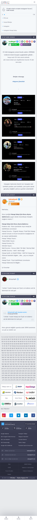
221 (32, 368)
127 (21, 353)
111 (15, 350)
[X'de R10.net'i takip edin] (11, 415)
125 (16, 353)
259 (3, 377)
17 (25, 337)
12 (16, 337)
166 (21, 359)
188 (10, 364)
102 (26, 348)
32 (20, 339)
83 (20, 346)
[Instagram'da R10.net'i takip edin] (4, 415)
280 (28, 380)
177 (16, 362)
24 (4, 339)
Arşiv (9, 464)
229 (20, 371)
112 (18, 350)
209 (34, 366)
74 (2, 346)
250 (11, 375)
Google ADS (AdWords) (6, 445)
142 (26, 355)
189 (13, 364)
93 (6, 348)
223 (3, 371)
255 (25, 375)
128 (24, 353)
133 (3, 355)
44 (10, 341)
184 (34, 362)
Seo (6, 398)
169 (29, 359)
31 (18, 339)
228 (17, 371)
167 (24, 359)
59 (6, 344)
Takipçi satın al (6, 386)
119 (35, 350)
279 (25, 380)
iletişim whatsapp (18, 76)
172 (3, 362)
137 (13, 355)
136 (11, 355)
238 (11, 373)
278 (22, 380)
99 (19, 348)
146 (3, 357)
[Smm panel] (6, 403)
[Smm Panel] (30, 386)
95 (10, 348)
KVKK (9, 467)
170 (32, 359)
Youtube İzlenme (22, 439)
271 (3, 380)
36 (28, 339)
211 (5, 368)
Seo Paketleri (5, 408)
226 (11, 371)
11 (14, 337)
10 (12, 337)
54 (30, 341)
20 (31, 337)
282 (33, 380)
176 (13, 362)
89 (32, 346)
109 (10, 350)
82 (18, 346)
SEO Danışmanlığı (5, 442)
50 (22, 341)
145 (34, 355)
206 (25, 366)
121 (5, 353)
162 (11, 359)
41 (4, 341)
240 (17, 373)
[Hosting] (18, 386)
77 (8, 346)
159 (3, 359)
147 (5, 357)
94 (8, 348)
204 (19, 366)
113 (20, 350)
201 (11, 366)
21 (33, 337)
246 (34, 373)
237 (8, 373)
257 (31, 375)
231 (26, 371)
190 (16, 364)
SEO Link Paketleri (5, 439)
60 (8, 344)
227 (14, 371)
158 (34, 357)
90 (34, 346)
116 (27, 350)
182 (28, 362)
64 (16, 344)
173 (6, 362)
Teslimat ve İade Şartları (28, 467)
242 (22, 373)
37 (30, 339)
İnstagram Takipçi (22, 433)
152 (18, 357)
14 (20, 337)
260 (6, 377)
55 (33, 341)
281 (31, 380)
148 (8, 357)
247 (3, 375)
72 (32, 344)
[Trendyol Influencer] (30, 398)
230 (23, 371)
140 (21, 355)
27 (10, 339)
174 (8, 362)
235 (3, 373)
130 (29, 353)
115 (25, 350)
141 (24, 355)
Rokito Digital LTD (22, 478)
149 (10, 357)
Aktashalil (12, 279)
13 (18, 337)
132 (34, 353)
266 (23, 377)
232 (28, 371)
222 (34, 368)
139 (18, 355)
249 (8, 375)
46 (14, 341)
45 (12, 341)
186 (5, 364)
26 (8, 339)
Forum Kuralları (9, 471)
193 (24, 364)
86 (26, 346)
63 (14, 344)
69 (27, 344)
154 (24, 357)
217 (21, 368)
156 (29, 357)
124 (13, 353)
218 (23, 368)
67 (23, 344)
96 (12, 348)
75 (4, 346)
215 (15, 368)
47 (16, 341)
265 (20, 377)
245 (31, 373)
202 (14, 366)
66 (21, 344)
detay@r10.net (31, 459)
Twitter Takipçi (21, 442)
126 (18, 353)
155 (26, 357)
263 (14, 377)
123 (10, 353)
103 (29, 348)
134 (5, 355)
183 (31, 362)
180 (23, 362)
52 (26, 341)
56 (35, 341)
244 (28, 373)
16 (23, 337)
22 (35, 337)
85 (24, 346)
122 (8, 353)
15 (22, 337)
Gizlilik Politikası (27, 464)
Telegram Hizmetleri (23, 436)
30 (16, 339)
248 (5, 375)
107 (5, 350)
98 (16, 348)
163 (13, 359)
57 (2, 344)
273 (9, 380)
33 (22, 339)
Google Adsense (5, 433)
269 (31, 377)
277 (20, 380)
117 (30, 350)
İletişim (9, 474)
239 (14, 373)
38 (33, 339)
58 (4, 344)
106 (2, 350)
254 (22, 375)
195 (29, 364)
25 (6, 339)
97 (14, 348)
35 (26, 339)
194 (26, 364)
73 (34, 344)
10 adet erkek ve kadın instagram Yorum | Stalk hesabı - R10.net (6, 2)
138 (16, 355)
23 (2, 339)
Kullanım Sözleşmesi (28, 471)
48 (18, 341)
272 (6, 380)
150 (13, 357)
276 (17, 380)
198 (3, 366)
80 (14, 346)
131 (32, 353)
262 (11, 377)
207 (28, 366)
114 (22, 350)
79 (12, 346)
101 (24, 348)
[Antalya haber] (6, 392)
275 (14, 380)
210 (2, 368)
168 (26, 359)
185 (3, 364)
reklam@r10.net (31, 450)
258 (34, 375)
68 (25, 344)
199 (6, 366)
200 (8, 366)
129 (26, 353)
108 (7, 350)
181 (26, 362)
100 (21, 348)
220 (29, 368)
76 (6, 346)
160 (5, 359)
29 (14, 339)
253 (20, 375)
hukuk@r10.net (31, 454)
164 (16, 359)
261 (8, 377)
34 (24, 339)
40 (2, 341)
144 (32, 355)
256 (28, 375)
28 (12, 339)
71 (30, 344)
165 (19, 359)
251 (14, 375)
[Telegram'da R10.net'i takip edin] (18, 415)
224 (6, 371)
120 (3, 353)
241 (20, 373)
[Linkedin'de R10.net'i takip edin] (26, 415)
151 (16, 357)
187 (8, 364)
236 (6, 373)
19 (29, 337)
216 (18, 368)
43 (8, 341)
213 (10, 368)
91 (2, 348)
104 (31, 348)
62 (12, 344)
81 (16, 346)
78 (10, 346)
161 (8, 359)
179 (21, 362)
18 (27, 337)
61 (10, 344)
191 (18, 364)
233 (31, 371)
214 (13, 368)
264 (17, 377)
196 (32, 364)
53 (28, 341)
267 (25, 377)
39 (35, 339)
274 (11, 380)
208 (31, 366)
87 (28, 346)
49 (20, 341)
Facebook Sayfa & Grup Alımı (25, 445)
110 (13, 350)
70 (29, 344)
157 (32, 357)
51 (24, 341)
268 (28, 377)
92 (4, 348)
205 (22, 366)
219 (26, 368)
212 (7, 368)
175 (11, 362)
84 (22, 346)
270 (34, 377)
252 (17, 375)
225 (8, 371)
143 (29, 355)
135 (8, 355)
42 (6, 341)
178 (18, 362)
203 (17, 366)
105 (34, 348)
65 (19, 344)
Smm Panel (18, 398)
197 (34, 364)
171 (34, 359)
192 (21, 364)
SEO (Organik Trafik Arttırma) (8, 436)
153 (21, 357)
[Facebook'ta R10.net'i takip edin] (33, 415)
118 (32, 350)
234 (34, 371)
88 (30, 346)
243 (25, 373)
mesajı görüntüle (13, 313)
